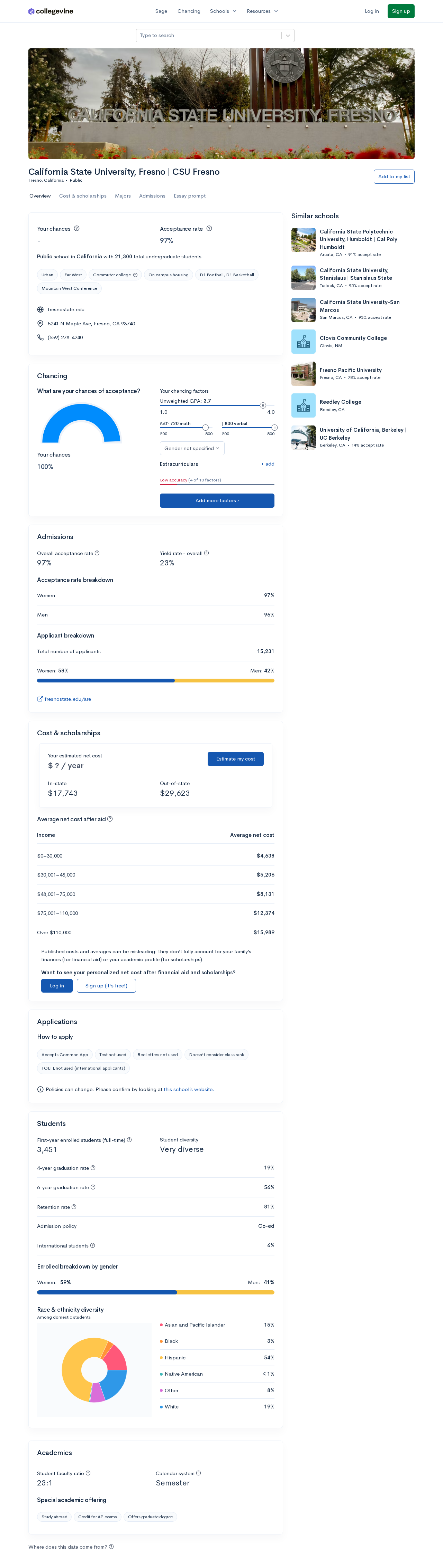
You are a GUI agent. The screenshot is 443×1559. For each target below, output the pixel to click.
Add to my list (394, 176)
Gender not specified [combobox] (189, 448)
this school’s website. (189, 1089)
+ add (267, 463)
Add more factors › (217, 500)
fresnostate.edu (66, 309)
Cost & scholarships (83, 195)
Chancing (189, 11)
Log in (372, 11)
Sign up (401, 11)
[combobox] (140, 35)
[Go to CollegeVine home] (50, 11)
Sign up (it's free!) (106, 985)
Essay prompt (190, 195)
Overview (40, 195)
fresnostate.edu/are (68, 699)
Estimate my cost (235, 758)
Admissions (152, 195)
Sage (161, 11)
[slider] (263, 405)
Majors (123, 195)
